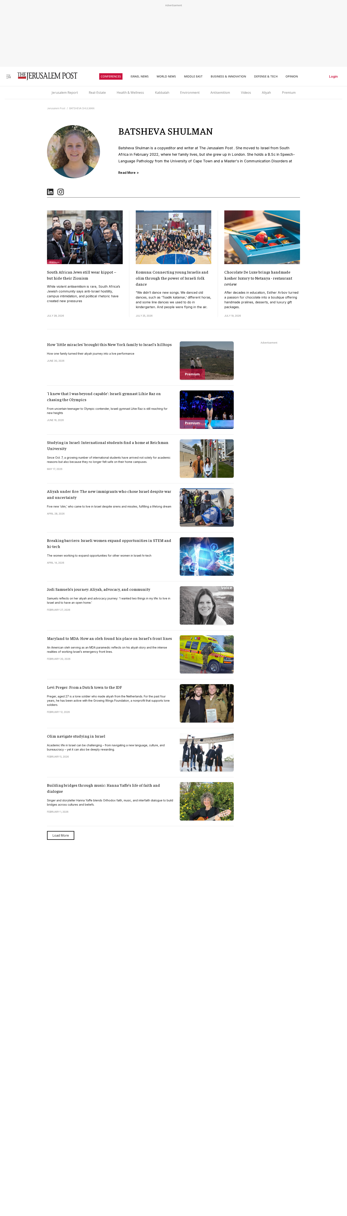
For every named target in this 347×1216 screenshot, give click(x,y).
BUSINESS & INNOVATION (228, 76)
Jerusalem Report (65, 92)
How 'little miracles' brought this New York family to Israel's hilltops (109, 344)
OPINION (292, 76)
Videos (246, 92)
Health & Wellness (130, 92)
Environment (190, 92)
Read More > (128, 172)
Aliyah (266, 92)
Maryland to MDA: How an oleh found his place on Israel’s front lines (109, 638)
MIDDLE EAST (193, 76)
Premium (289, 92)
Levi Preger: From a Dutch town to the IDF (84, 687)
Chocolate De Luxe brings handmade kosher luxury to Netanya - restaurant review (258, 277)
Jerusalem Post (56, 108)
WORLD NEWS (166, 76)
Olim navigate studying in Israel (76, 735)
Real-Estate (97, 92)
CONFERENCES (111, 76)
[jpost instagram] (60, 194)
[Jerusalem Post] (45, 76)
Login (333, 76)
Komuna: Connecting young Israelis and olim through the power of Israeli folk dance (172, 277)
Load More (60, 835)
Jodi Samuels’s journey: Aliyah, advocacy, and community (98, 589)
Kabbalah (162, 92)
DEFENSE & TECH (266, 76)
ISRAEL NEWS (140, 76)
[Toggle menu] (8, 76)
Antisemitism (220, 92)
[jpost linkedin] (50, 194)
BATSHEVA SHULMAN (81, 108)
